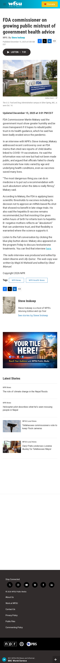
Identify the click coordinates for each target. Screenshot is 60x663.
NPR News (16, 280)
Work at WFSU (12, 603)
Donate (51, 4)
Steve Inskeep (18, 37)
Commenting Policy (14, 627)
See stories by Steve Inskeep (33, 315)
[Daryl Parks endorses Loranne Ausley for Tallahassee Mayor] (12, 447)
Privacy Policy (12, 615)
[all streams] (56, 659)
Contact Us (10, 609)
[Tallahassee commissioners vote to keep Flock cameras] (12, 426)
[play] (4, 659)
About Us (10, 597)
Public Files (10, 621)
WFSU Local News (29, 421)
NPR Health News (37, 280)
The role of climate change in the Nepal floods (25, 391)
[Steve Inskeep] (9, 305)
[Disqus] (30, 532)
